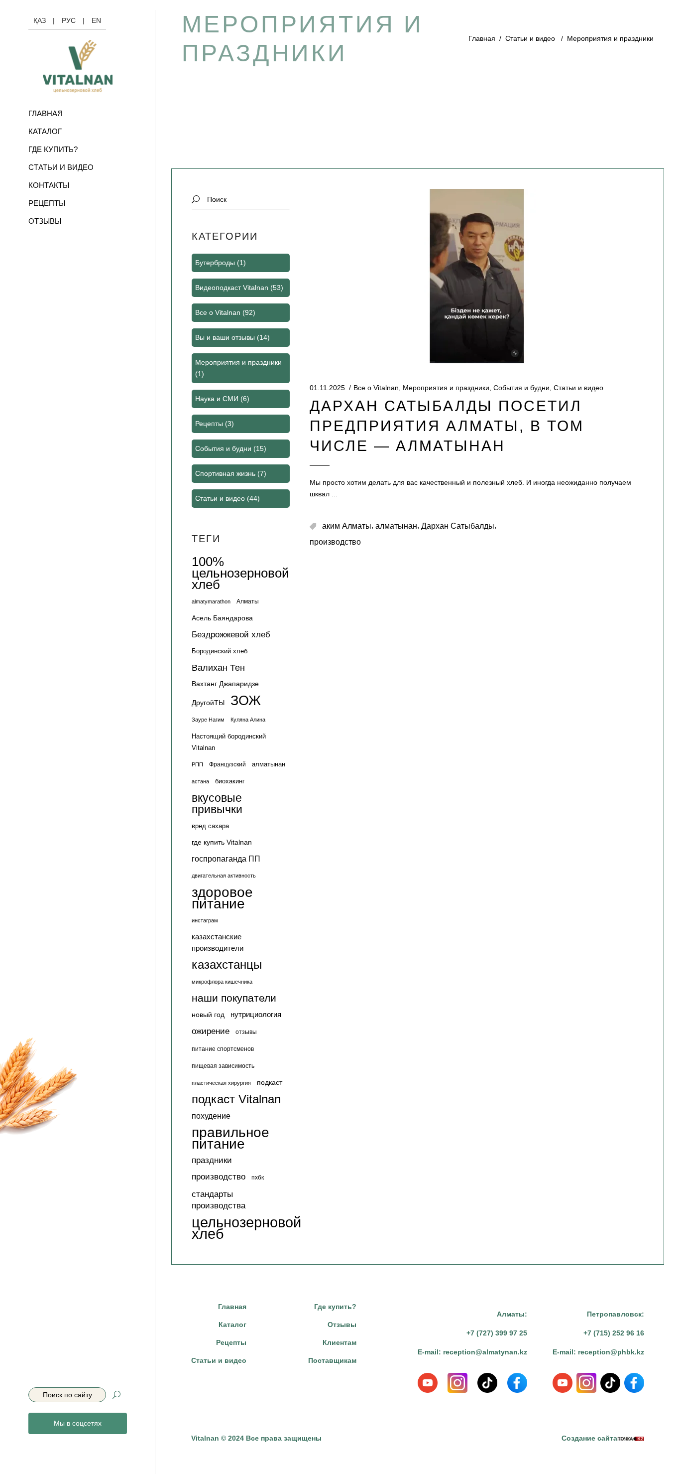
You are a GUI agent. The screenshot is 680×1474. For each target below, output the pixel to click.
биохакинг (230, 781)
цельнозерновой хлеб (246, 1227)
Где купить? (335, 1307)
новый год (208, 1015)
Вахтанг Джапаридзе (225, 684)
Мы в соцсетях (78, 1423)
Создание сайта (589, 1438)
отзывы (246, 1032)
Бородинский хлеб (219, 651)
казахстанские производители (217, 942)
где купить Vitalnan (222, 842)
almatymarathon (211, 601)
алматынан (396, 526)
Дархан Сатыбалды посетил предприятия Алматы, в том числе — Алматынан (447, 426)
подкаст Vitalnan (236, 1099)
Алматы (247, 601)
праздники (212, 1160)
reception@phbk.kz (611, 1352)
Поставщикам (332, 1360)
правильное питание (230, 1138)
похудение (211, 1116)
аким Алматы (346, 526)
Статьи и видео (530, 38)
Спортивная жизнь (225, 473)
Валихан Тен (218, 667)
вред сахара (210, 826)
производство (335, 542)
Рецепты (209, 424)
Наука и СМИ (216, 399)
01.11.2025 (327, 388)
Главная (481, 38)
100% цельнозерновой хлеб (240, 573)
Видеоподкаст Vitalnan (231, 288)
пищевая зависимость (223, 1065)
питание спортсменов (223, 1048)
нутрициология (255, 1015)
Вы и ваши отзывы (225, 337)
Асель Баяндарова (222, 618)
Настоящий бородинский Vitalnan (229, 742)
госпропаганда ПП (226, 859)
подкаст (269, 1082)
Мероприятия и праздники (446, 388)
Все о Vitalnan (376, 388)
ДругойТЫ (208, 703)
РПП (197, 764)
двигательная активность (224, 876)
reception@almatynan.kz (485, 1352)
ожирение (210, 1031)
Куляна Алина (247, 720)
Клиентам (339, 1342)
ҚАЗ (39, 20)
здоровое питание (222, 897)
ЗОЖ (245, 700)
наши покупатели (234, 998)
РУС (69, 20)
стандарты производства (218, 1199)
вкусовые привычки (217, 803)
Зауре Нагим (208, 720)
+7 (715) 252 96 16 (613, 1333)
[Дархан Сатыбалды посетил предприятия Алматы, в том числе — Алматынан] (476, 276)
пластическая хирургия (221, 1083)
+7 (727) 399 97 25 (496, 1333)
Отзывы (342, 1324)
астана (200, 781)
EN (96, 20)
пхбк (257, 1177)
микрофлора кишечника (222, 982)
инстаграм (205, 920)
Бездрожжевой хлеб (231, 634)
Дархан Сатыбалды (457, 526)
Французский (227, 764)
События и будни (521, 388)
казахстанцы (227, 965)
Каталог (232, 1324)
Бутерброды (215, 263)
